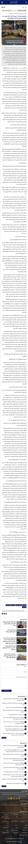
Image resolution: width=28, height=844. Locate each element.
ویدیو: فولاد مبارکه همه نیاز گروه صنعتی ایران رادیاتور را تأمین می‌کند (9, 623)
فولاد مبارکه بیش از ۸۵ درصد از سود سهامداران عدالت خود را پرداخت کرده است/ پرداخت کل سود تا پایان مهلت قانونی (9, 640)
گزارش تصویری (5, 832)
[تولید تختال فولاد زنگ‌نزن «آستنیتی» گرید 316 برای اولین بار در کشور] (21, 648)
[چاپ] (18, 10)
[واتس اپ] (16, 798)
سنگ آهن (6, 814)
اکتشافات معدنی (14, 821)
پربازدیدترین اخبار (21, 696)
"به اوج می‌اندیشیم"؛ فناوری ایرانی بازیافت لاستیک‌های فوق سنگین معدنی (13, 746)
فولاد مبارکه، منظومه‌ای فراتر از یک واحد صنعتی (15, 707)
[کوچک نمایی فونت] (2, 7)
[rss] (8, 798)
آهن (17, 828)
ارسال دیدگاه (6, 691)
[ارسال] (19, 10)
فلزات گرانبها (6, 828)
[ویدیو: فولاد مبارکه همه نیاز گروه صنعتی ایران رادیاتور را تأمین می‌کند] (21, 624)
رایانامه (25, 672)
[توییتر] (19, 798)
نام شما (25, 666)
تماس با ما (25, 806)
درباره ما (25, 809)
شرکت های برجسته (23, 835)
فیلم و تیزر (15, 832)
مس (7, 825)
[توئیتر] (4, 613)
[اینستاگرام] (13, 798)
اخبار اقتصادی (24, 832)
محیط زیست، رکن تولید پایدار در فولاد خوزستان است (14, 726)
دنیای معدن (20, 68)
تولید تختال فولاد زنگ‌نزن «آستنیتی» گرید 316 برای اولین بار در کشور (9, 647)
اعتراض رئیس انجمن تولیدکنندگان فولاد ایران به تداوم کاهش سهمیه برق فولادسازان (14, 718)
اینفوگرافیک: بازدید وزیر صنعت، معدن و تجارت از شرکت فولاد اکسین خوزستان (13, 722)
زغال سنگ (15, 814)
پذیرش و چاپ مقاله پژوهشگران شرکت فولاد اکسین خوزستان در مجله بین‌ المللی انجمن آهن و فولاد (14, 729)
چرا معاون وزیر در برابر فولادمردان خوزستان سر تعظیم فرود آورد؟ (13, 703)
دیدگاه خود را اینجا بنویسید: (21, 677)
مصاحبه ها (25, 814)
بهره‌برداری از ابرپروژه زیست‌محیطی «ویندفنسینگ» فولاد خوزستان (13, 711)
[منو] (1, 1)
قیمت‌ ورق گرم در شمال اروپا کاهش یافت (16, 714)
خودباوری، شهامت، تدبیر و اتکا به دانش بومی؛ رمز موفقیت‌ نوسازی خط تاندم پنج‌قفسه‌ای (14, 17)
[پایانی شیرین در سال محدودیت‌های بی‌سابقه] (21, 632)
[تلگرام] (6, 613)
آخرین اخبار (22, 743)
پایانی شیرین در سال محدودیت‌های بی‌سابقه (11, 631)
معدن (24, 607)
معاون (7, 605)
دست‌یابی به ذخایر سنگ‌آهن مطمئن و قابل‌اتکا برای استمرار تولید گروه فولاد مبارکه (10, 655)
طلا (17, 817)
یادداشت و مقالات (14, 830)
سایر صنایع (25, 830)
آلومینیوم (25, 828)
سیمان (16, 825)
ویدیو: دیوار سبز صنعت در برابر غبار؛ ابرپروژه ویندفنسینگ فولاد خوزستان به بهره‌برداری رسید (13, 734)
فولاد (17, 113)
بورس (7, 830)
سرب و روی (24, 817)
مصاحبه (12, 605)
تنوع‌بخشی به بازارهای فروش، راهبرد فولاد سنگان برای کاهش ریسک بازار (13, 699)
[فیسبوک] (2, 613)
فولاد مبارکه (18, 605)
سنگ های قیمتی (23, 821)
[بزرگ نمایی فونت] (4, 7)
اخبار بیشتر (4, 737)
